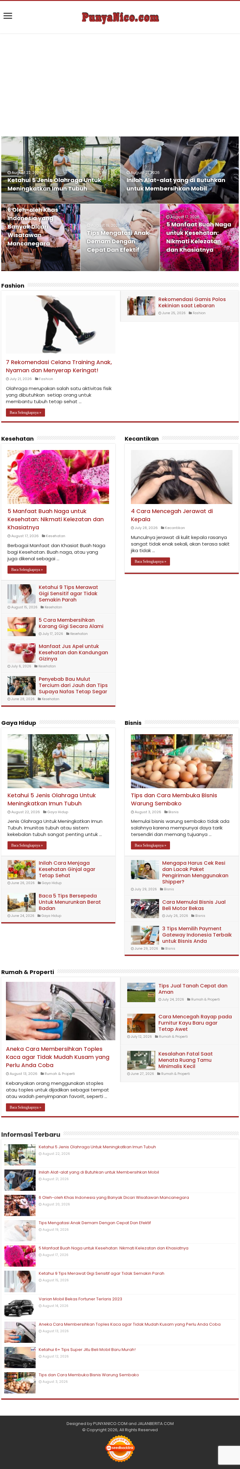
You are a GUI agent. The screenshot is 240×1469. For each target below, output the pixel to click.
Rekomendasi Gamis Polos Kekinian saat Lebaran (192, 302)
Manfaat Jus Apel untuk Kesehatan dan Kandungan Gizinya (73, 652)
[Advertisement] (120, 85)
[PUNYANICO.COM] (120, 17)
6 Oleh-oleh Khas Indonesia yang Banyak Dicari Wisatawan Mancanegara (33, 226)
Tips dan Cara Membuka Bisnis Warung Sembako (174, 799)
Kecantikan (142, 439)
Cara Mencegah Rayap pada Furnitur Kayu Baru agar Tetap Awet (195, 1023)
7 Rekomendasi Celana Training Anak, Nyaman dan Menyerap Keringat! (59, 366)
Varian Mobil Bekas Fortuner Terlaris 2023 (80, 1299)
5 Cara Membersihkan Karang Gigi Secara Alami (71, 623)
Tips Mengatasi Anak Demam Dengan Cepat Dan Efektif (118, 241)
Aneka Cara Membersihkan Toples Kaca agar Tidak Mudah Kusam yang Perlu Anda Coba (57, 1057)
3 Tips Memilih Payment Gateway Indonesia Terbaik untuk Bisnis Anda (197, 935)
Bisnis (133, 723)
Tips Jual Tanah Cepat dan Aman (193, 989)
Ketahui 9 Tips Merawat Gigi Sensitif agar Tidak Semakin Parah (68, 593)
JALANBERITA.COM (156, 1424)
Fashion (12, 285)
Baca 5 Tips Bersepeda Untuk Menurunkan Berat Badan (70, 902)
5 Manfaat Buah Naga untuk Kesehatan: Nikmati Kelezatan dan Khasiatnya (56, 519)
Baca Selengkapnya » (25, 412)
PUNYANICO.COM (110, 1424)
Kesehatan (17, 439)
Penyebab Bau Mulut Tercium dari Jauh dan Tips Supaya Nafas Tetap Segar (73, 685)
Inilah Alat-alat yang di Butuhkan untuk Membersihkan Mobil (99, 1172)
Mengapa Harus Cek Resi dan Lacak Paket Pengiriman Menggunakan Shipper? (195, 872)
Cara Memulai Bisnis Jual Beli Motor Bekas (194, 905)
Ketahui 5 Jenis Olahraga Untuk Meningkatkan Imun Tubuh (52, 799)
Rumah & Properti (27, 972)
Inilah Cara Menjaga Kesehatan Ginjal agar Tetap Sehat (67, 869)
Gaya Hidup (18, 723)
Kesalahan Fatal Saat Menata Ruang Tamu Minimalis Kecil (185, 1060)
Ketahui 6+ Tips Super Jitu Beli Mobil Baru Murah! (87, 1350)
